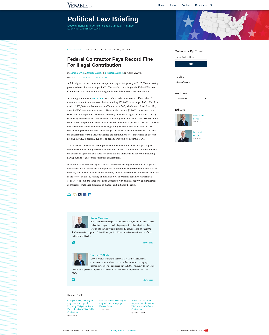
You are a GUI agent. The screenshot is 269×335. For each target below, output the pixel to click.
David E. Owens (77, 72)
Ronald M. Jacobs (94, 72)
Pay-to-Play (101, 77)
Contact (185, 5)
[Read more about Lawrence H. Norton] (73, 280)
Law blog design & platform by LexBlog (190, 330)
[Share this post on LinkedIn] (89, 195)
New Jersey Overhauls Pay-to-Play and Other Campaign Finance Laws (112, 303)
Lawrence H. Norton (114, 72)
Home (161, 5)
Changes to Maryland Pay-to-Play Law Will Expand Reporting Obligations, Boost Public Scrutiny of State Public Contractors (80, 306)
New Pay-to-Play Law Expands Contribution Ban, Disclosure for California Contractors (143, 304)
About (173, 5)
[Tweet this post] (80, 195)
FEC (93, 77)
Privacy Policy (117, 330)
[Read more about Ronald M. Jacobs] (73, 242)
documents (97, 98)
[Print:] (69, 194)
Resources (201, 5)
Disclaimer (131, 330)
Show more (148, 242)
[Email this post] (74, 195)
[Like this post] (84, 195)
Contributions (79, 49)
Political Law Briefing (103, 19)
